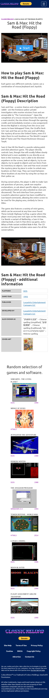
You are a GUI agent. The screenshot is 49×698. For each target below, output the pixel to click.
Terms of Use (21, 645)
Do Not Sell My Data (38, 670)
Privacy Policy (37, 645)
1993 (25, 296)
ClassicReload (7, 19)
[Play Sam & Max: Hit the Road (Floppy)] (24, 62)
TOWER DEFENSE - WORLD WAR (24, 514)
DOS (25, 291)
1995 (36, 562)
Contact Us (29, 656)
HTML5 (14, 429)
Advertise (17, 656)
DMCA (19, 651)
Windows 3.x (17, 509)
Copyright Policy (34, 651)
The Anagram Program (22, 488)
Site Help (7, 645)
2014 (36, 535)
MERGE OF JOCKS (18, 408)
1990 (36, 403)
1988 (36, 456)
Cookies (9, 651)
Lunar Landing (18, 541)
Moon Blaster (17, 568)
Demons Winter (18, 461)
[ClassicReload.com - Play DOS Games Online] (9, 4)
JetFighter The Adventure (23, 435)
